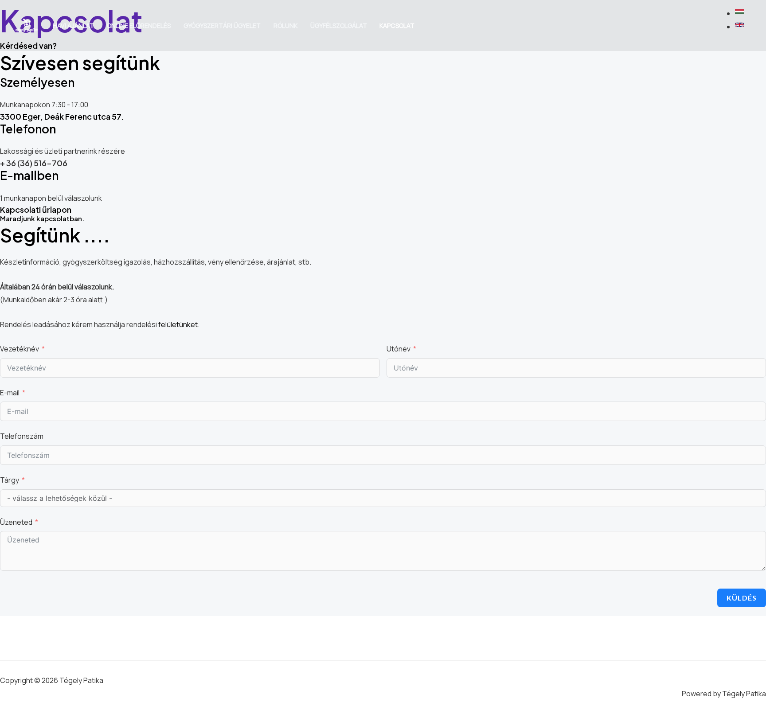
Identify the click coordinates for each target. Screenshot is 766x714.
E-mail (10, 393)
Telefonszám (21, 436)
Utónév (398, 349)
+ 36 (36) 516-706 (33, 163)
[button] (740, 13)
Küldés (742, 597)
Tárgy (9, 480)
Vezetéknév (19, 349)
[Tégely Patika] (27, 25)
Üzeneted (16, 522)
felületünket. (178, 324)
